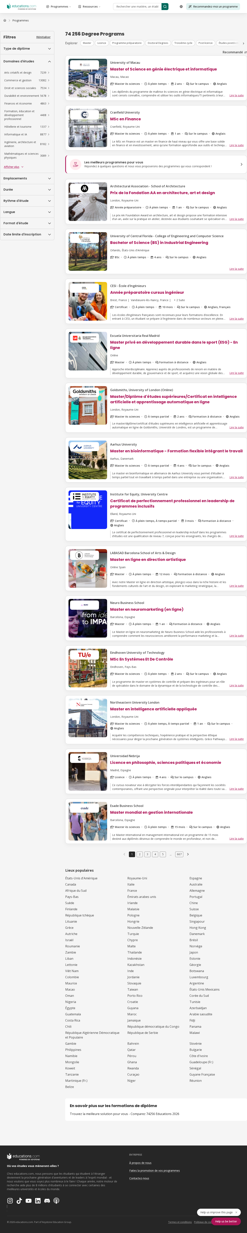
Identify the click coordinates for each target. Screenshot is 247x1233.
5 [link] (163, 854)
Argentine (196, 983)
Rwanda (133, 1068)
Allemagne (197, 890)
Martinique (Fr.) (76, 1080)
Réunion (195, 1080)
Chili (68, 1026)
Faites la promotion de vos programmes (154, 1170)
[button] (27, 72)
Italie (130, 884)
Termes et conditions (180, 1222)
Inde (130, 971)
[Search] (165, 6)
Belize (69, 1087)
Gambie (70, 1043)
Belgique (195, 915)
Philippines (73, 1050)
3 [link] (147, 854)
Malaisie (133, 909)
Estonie (194, 958)
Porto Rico (134, 996)
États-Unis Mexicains (204, 989)
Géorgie (195, 965)
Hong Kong (197, 928)
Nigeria (70, 1002)
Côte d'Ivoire (198, 1056)
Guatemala (73, 1014)
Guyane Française (202, 1074)
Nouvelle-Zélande (140, 928)
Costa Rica (72, 1020)
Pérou (131, 1056)
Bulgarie (195, 1050)
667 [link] (179, 854)
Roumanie (72, 946)
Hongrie (133, 921)
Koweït (70, 1068)
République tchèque (79, 915)
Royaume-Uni (137, 878)
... (171, 854)
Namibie (71, 1056)
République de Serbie (142, 1033)
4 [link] (155, 854)
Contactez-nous (139, 1178)
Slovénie (195, 1043)
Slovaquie (134, 983)
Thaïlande (134, 952)
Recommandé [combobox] (233, 52)
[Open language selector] (181, 6)
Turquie (133, 934)
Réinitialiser (43, 37)
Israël (69, 940)
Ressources (90, 6)
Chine (193, 903)
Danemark (197, 934)
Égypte (70, 1008)
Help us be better (226, 1221)
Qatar (131, 1050)
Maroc (132, 1014)
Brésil (193, 940)
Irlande (132, 903)
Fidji (192, 1020)
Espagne (195, 878)
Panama (195, 1026)
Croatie (132, 1002)
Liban (69, 958)
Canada (70, 884)
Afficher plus (11, 167)
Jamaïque (134, 1020)
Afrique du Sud (75, 890)
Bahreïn (133, 1043)
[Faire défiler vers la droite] (243, 43)
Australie (195, 884)
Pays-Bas (72, 897)
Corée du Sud (199, 996)
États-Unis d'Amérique (81, 878)
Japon (193, 952)
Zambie (70, 952)
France (132, 890)
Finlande (71, 909)
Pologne (133, 915)
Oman (69, 996)
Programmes (59, 6)
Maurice (71, 983)
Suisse (194, 909)
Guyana (132, 1008)
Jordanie (133, 977)
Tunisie (194, 1002)
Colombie (72, 977)
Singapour (197, 921)
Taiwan (132, 989)
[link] (20, 20)
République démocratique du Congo (153, 1026)
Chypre (132, 940)
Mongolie (72, 1062)
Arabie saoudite (200, 1014)
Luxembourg (198, 977)
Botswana (196, 971)
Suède (69, 903)
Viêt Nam (72, 971)
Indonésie (134, 958)
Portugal (195, 897)
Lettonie (71, 965)
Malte (131, 946)
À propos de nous (140, 1163)
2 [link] (139, 854)
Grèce (69, 928)
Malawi (194, 1033)
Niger (131, 1080)
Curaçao (133, 1074)
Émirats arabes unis (141, 897)
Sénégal (195, 1068)
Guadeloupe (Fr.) (201, 1062)
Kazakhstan (135, 965)
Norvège (195, 946)
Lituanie (71, 921)
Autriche (71, 934)
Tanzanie (72, 1074)
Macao (70, 989)
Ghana (132, 1062)
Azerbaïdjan (198, 1008)
